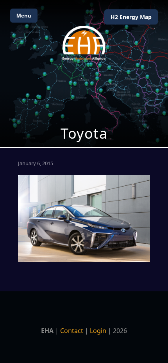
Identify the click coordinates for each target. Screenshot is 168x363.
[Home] (84, 43)
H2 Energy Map (131, 17)
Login (98, 330)
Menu (23, 15)
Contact (71, 330)
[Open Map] (84, 73)
